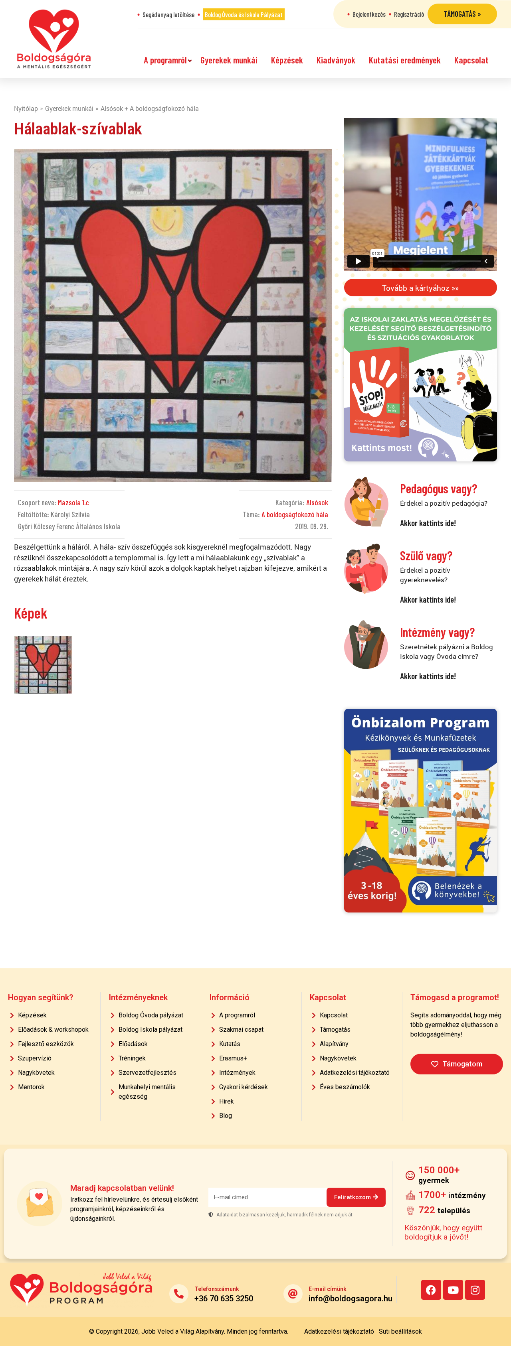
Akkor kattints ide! (428, 523)
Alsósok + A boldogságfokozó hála (150, 108)
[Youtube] (453, 1290)
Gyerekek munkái (228, 59)
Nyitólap (26, 108)
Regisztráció (409, 14)
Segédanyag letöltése (168, 14)
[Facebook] (431, 1290)
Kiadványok (336, 59)
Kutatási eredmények (405, 59)
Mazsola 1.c (73, 502)
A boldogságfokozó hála (294, 514)
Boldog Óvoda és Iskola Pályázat (244, 14)
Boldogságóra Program (54, 39)
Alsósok (317, 502)
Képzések (287, 59)
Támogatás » (462, 13)
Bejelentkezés (369, 14)
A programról (165, 59)
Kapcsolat (471, 59)
